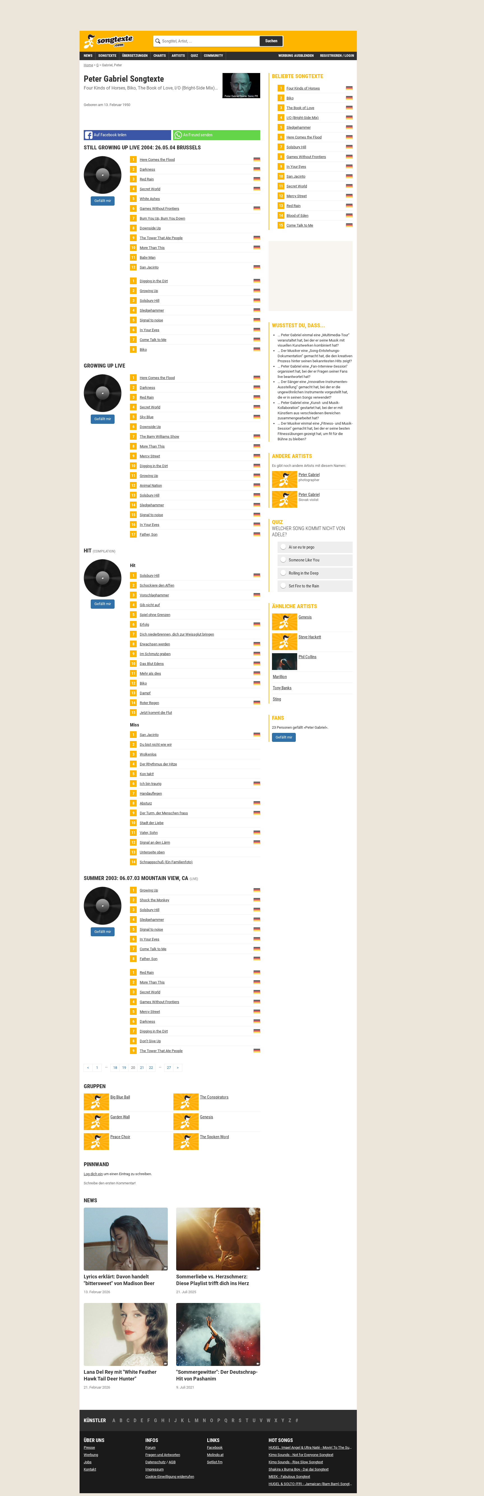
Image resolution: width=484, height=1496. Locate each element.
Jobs (88, 1462)
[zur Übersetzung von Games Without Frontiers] (256, 208)
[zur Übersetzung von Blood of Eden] (256, 663)
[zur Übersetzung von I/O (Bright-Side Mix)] (349, 117)
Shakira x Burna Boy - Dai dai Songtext (299, 1469)
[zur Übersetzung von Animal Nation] (256, 485)
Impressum (154, 1469)
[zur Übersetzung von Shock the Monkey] (256, 900)
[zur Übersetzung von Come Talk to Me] (256, 339)
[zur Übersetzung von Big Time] (256, 624)
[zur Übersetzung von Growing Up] (256, 290)
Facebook (215, 1447)
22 (151, 1067)
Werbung (91, 1455)
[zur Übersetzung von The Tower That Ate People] (256, 237)
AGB (172, 1462)
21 (142, 1067)
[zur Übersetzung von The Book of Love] (349, 107)
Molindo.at (215, 1455)
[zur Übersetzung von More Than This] (256, 247)
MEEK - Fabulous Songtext (289, 1476)
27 (169, 1067)
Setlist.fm (214, 1462)
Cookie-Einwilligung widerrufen (169, 1476)
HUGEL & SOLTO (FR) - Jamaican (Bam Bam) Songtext (311, 1484)
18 (115, 1067)
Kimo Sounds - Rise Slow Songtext (296, 1462)
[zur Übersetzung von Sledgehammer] (256, 310)
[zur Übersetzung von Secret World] (256, 188)
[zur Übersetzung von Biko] (256, 349)
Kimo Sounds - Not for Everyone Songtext (301, 1455)
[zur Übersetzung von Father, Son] (256, 534)
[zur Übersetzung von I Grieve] (256, 783)
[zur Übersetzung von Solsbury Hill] (256, 300)
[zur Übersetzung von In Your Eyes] (256, 329)
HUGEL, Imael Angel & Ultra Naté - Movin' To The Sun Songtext (317, 1447)
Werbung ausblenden (296, 55)
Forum (150, 1447)
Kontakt (90, 1469)
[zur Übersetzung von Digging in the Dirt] (256, 280)
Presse (89, 1447)
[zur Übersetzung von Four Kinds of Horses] (349, 88)
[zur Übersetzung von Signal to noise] (256, 319)
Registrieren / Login (337, 55)
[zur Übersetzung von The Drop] (256, 803)
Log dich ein (93, 1174)
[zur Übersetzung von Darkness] (256, 169)
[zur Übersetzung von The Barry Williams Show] (256, 436)
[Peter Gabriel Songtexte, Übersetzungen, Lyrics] (241, 85)
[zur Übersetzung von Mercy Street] (256, 455)
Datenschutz (155, 1462)
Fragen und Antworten (162, 1455)
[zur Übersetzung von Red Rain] (256, 179)
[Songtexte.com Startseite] (110, 42)
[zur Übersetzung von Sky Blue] (256, 416)
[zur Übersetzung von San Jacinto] (256, 267)
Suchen (271, 40)
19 (124, 1067)
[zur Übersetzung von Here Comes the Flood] (256, 159)
